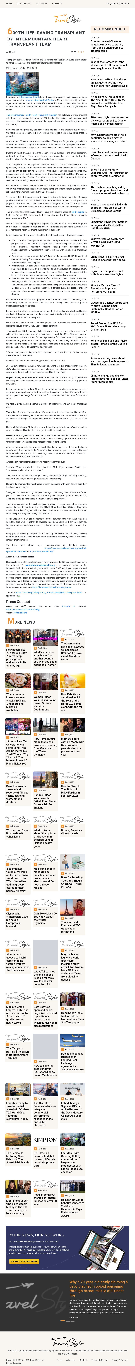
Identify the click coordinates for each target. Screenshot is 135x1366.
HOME (9, 3)
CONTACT (57, 3)
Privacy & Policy (119, 1360)
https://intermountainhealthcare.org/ (23, 609)
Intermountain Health (29, 97)
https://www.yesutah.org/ (42, 551)
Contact (83, 1360)
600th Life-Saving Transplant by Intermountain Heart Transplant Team (49, 592)
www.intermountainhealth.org (40, 565)
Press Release (20, 613)
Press (59, 1360)
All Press (41, 3)
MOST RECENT (24, 3)
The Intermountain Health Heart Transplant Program (31, 115)
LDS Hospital (78, 212)
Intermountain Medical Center (40, 100)
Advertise (70, 1360)
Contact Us (68, 606)
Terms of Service (99, 1360)
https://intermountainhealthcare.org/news (51, 587)
